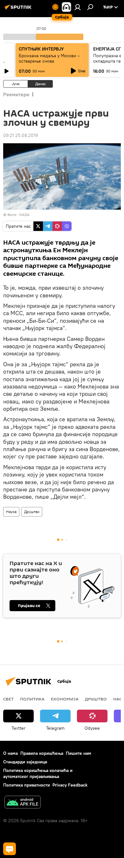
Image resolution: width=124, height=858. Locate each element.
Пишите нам (78, 753)
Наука (11, 511)
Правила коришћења (41, 753)
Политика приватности (26, 785)
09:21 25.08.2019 (20, 135)
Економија (65, 699)
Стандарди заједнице (25, 762)
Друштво (31, 511)
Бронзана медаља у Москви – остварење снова (49, 58)
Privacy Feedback (69, 785)
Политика (32, 699)
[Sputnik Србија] (19, 9)
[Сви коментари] (9, 848)
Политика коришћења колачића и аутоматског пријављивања (37, 773)
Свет (8, 699)
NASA (24, 214)
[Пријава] (77, 7)
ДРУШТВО (96, 699)
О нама (10, 753)
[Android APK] (22, 803)
